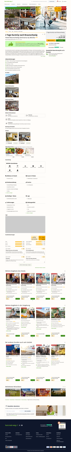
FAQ (6, 438)
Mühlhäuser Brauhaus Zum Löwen (41, 358)
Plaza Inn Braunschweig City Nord (25, 320)
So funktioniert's (48, 438)
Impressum (58, 436)
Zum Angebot (17, 298)
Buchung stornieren (8, 436)
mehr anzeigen (43, 56)
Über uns (47, 436)
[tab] (34, 397)
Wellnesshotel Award (29, 436)
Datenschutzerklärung (14, 415)
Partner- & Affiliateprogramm (40, 436)
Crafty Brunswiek (24, 318)
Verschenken (51, 40)
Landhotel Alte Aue (54, 358)
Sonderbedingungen (52, 55)
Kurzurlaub (13, 4)
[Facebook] (22, 425)
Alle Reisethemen (28, 438)
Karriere (47, 434)
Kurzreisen (7, 399)
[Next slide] (65, 387)
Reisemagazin (28, 434)
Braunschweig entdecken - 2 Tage (42, 318)
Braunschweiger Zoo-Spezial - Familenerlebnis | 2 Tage (56, 319)
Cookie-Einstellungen (8, 440)
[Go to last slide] (63, 387)
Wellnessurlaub (7, 4)
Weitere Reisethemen (32, 4)
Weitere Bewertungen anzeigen (25, 264)
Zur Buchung (60, 40)
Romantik (18, 4)
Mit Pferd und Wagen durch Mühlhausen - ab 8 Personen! (41, 356)
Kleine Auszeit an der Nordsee (26, 355)
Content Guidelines (59, 438)
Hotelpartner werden (39, 434)
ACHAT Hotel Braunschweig (40, 320)
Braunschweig (24, 399)
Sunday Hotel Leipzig (9, 358)
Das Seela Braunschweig (54, 321)
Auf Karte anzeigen (19, 39)
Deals (39, 4)
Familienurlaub (24, 4)
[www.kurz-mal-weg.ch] (9, 1)
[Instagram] (19, 425)
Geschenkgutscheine (19, 434)
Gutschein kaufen (52, 1)
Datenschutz (58, 434)
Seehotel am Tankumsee (9, 321)
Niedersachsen (18, 399)
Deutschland (12, 399)
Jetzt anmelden (28, 411)
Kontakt (6, 434)
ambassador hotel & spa (24, 357)
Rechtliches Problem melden (40, 267)
